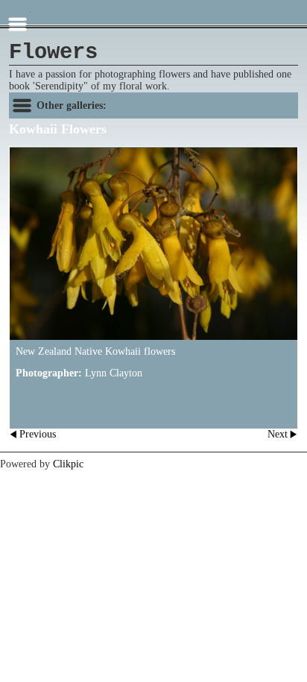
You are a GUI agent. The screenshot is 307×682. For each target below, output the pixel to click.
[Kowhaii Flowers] (153, 243)
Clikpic (68, 464)
